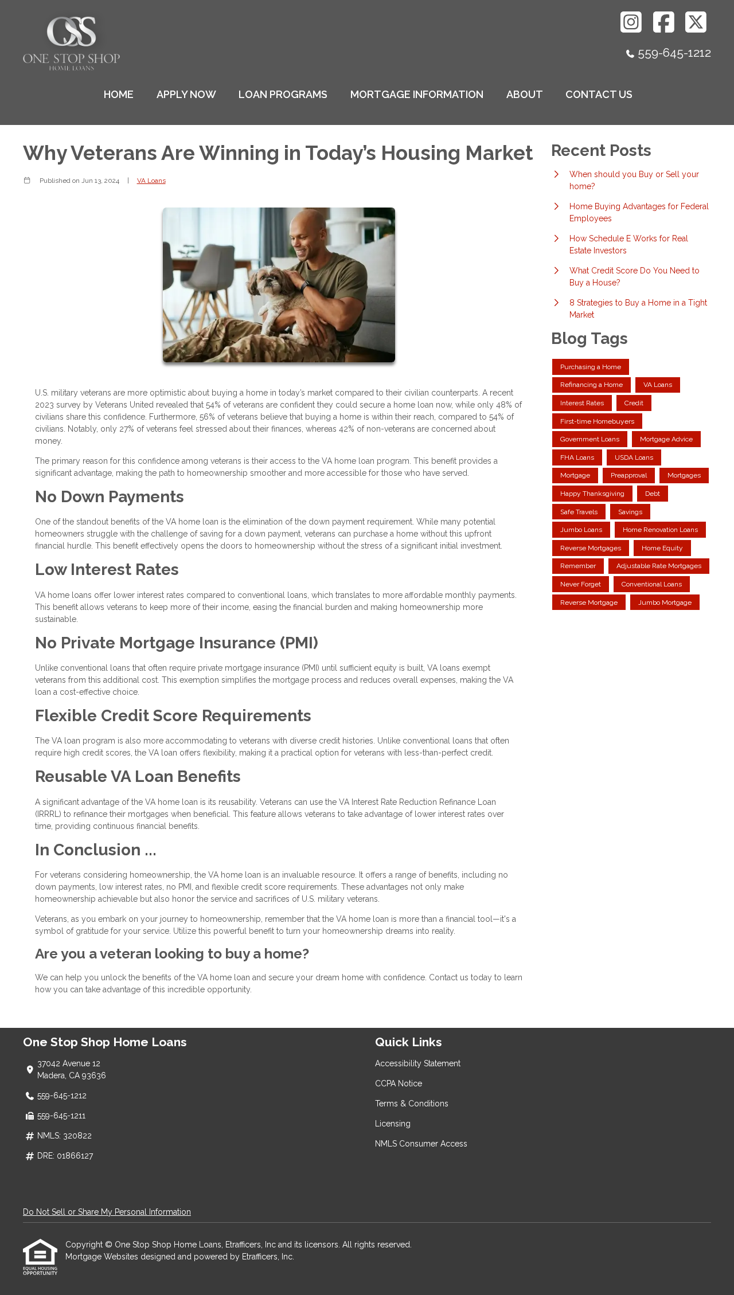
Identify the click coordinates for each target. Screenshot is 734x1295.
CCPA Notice (398, 1083)
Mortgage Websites (102, 1256)
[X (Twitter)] (696, 22)
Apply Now (186, 94)
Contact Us (599, 94)
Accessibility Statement (417, 1063)
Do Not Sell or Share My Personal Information (107, 1211)
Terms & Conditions (411, 1103)
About (524, 94)
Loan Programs (283, 94)
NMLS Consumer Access (421, 1143)
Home (119, 94)
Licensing (393, 1123)
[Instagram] (631, 22)
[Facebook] (664, 22)
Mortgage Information (416, 94)
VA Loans (151, 181)
